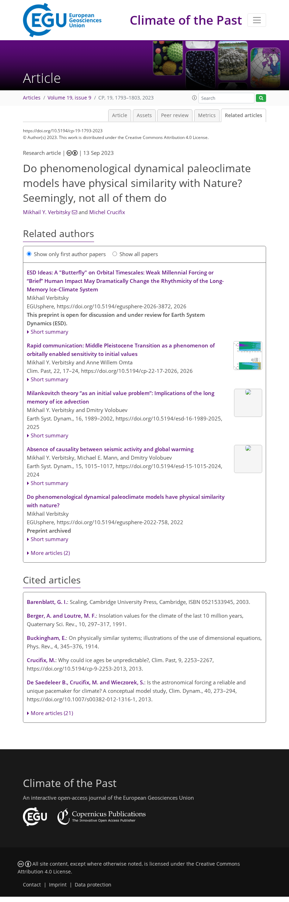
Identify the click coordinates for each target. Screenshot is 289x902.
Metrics (207, 115)
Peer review (175, 115)
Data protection (93, 885)
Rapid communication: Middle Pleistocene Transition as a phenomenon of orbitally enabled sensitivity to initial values (121, 349)
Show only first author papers (70, 254)
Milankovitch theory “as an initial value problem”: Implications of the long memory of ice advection (120, 397)
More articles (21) (52, 712)
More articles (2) (50, 552)
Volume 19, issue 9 (69, 98)
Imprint (58, 885)
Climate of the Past (186, 20)
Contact (32, 885)
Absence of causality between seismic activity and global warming (110, 449)
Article (119, 115)
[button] (194, 98)
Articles (32, 98)
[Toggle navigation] (256, 20)
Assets (144, 115)
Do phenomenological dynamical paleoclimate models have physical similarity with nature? (126, 501)
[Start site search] (261, 98)
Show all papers (138, 254)
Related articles (243, 115)
